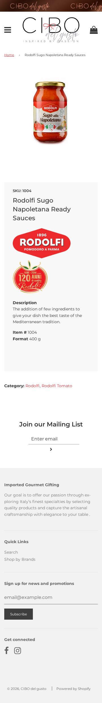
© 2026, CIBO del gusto (26, 688)
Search (11, 552)
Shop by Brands (19, 559)
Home (9, 55)
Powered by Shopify (73, 688)
